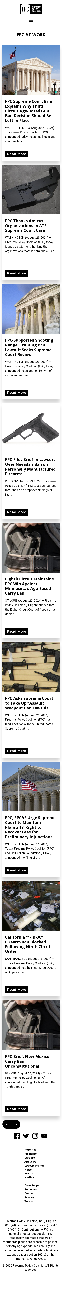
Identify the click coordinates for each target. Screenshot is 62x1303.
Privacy (29, 1197)
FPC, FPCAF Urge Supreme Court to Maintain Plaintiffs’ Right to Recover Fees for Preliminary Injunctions (30, 827)
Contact (29, 1193)
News (28, 1169)
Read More (16, 154)
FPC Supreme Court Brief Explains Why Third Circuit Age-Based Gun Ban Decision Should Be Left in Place (29, 110)
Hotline (29, 1177)
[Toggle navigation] (31, 20)
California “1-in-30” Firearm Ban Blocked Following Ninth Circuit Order (28, 944)
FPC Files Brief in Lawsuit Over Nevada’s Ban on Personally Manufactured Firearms (30, 466)
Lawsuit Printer (34, 1165)
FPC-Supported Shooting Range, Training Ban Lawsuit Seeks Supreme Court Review (29, 347)
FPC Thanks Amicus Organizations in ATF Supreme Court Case (26, 225)
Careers (29, 1157)
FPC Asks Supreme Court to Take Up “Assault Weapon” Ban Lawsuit (29, 703)
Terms (28, 1201)
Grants (28, 1173)
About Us (30, 1161)
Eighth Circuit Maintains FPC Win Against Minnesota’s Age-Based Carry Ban (29, 586)
